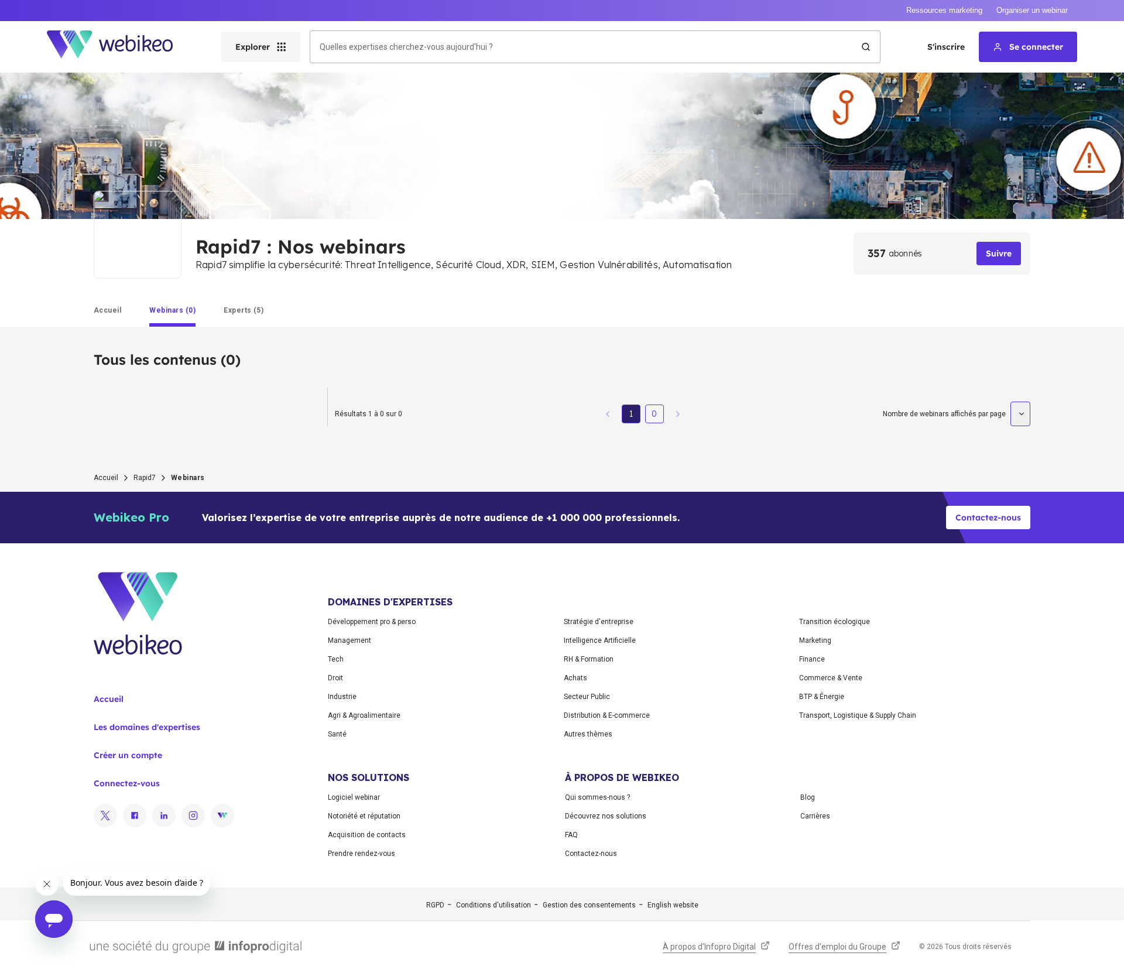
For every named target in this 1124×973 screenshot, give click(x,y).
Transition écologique (834, 622)
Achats (575, 678)
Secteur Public (587, 697)
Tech (336, 659)
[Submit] (865, 46)
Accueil (106, 478)
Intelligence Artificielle (600, 640)
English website (672, 905)
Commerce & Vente (830, 678)
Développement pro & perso (372, 622)
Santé (337, 734)
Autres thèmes (588, 734)
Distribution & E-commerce (607, 715)
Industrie (342, 697)
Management (349, 640)
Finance (812, 659)
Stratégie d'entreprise (598, 622)
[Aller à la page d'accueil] (120, 46)
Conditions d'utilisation (493, 905)
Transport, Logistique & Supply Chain (857, 715)
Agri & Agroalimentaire (364, 715)
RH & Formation (589, 659)
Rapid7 (144, 478)
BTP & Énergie (821, 697)
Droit (335, 678)
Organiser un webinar (1032, 10)
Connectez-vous (127, 783)
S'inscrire (946, 47)
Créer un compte (128, 755)
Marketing (815, 640)
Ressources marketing (944, 10)
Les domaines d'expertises (147, 727)
